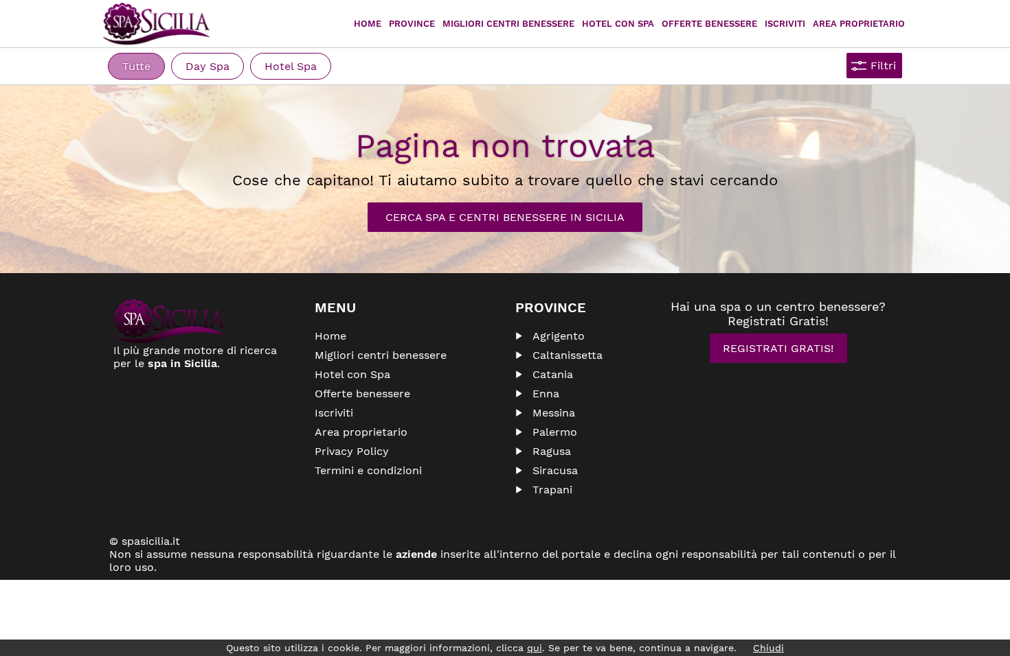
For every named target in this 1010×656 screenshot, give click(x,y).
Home (367, 24)
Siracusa (555, 470)
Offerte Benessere (709, 24)
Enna (545, 393)
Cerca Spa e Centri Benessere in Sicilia (505, 217)
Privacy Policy (352, 451)
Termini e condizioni (368, 470)
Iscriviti (785, 24)
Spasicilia (156, 24)
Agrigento (558, 335)
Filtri (883, 65)
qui (534, 647)
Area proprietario (859, 24)
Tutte (136, 66)
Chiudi (768, 647)
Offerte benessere (362, 393)
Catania (552, 374)
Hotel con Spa (618, 24)
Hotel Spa (291, 66)
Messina (553, 412)
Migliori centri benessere (508, 24)
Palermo (554, 431)
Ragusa (551, 451)
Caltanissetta (567, 355)
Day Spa (207, 66)
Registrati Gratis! (778, 348)
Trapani (552, 489)
